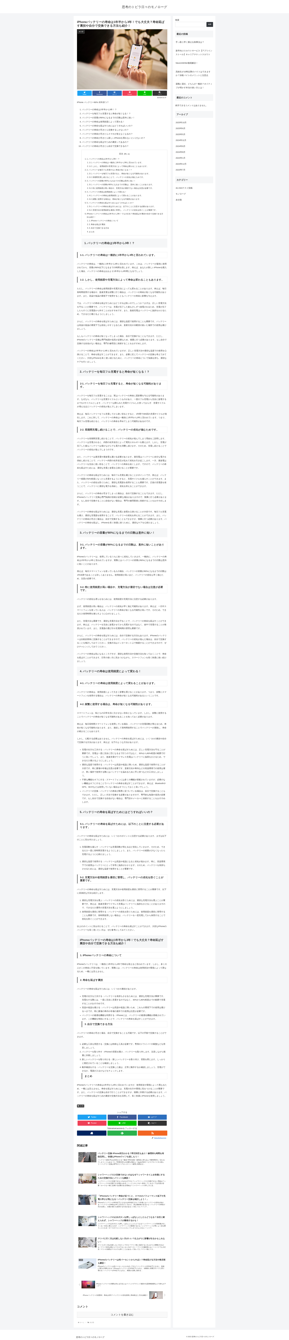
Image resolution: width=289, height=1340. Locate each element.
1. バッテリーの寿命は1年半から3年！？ (103, 159)
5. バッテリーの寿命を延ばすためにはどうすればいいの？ (110, 203)
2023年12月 (181, 164)
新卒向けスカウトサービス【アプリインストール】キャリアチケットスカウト (194, 52)
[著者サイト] (91, 1133)
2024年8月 (180, 152)
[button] (160, 93)
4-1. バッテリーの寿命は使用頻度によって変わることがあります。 (116, 195)
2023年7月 (180, 170)
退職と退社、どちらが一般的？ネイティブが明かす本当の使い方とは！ (194, 86)
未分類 (81, 1106)
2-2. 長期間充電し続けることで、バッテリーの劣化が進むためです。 (117, 177)
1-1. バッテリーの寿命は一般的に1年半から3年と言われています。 (116, 162)
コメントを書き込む (122, 1314)
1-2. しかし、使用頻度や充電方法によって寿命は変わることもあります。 (118, 166)
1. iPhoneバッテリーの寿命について (103, 221)
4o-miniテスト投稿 (184, 188)
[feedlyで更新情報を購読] (122, 1133)
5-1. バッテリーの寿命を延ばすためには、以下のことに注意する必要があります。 (122, 206)
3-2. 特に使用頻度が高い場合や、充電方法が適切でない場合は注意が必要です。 (121, 188)
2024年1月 (180, 158)
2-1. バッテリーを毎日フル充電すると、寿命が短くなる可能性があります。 (119, 174)
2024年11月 (181, 140)
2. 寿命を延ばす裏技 (97, 224)
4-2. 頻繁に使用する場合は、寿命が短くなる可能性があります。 (115, 199)
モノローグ (181, 194)
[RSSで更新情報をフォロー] (152, 1133)
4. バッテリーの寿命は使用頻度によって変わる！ (107, 192)
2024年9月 (180, 146)
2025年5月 (180, 134)
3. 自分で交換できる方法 (99, 228)
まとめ (91, 232)
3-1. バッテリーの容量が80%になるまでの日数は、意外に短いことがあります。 (121, 184)
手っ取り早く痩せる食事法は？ (190, 42)
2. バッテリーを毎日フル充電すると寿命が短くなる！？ (109, 170)
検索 (177, 20)
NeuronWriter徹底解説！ (187, 63)
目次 (121, 154)
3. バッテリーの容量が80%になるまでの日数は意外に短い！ (111, 181)
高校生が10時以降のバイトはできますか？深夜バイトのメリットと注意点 (193, 73)
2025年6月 (180, 128)
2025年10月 (181, 122)
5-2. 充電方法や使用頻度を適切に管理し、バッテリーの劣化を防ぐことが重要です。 (123, 210)
